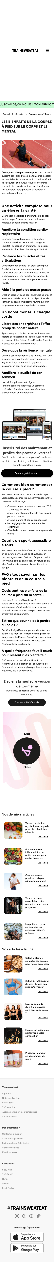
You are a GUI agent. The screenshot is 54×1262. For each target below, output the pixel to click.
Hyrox (5, 1179)
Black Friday (8, 1188)
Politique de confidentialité (15, 1143)
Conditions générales (12, 1138)
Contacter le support (12, 1134)
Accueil (6, 114)
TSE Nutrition (8, 1107)
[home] (25, 50)
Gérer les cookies (10, 1147)
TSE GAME (7, 1174)
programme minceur (12, 305)
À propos (6, 1093)
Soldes (5, 1183)
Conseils (19, 114)
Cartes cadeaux (9, 1116)
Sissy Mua (7, 1169)
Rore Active (8, 1102)
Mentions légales (10, 1152)
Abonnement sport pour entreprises (19, 1112)
